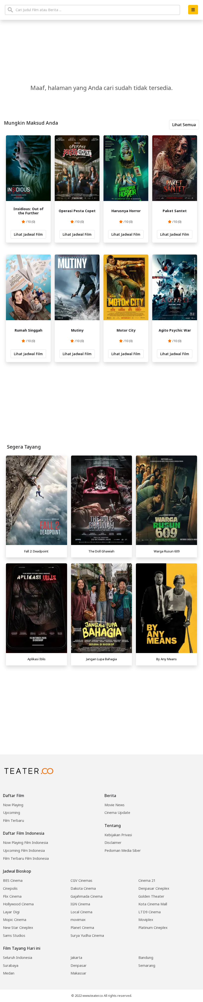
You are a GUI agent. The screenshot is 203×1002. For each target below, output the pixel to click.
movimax (78, 919)
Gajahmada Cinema (86, 896)
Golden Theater (151, 896)
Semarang (146, 965)
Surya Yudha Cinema (87, 935)
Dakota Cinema (83, 888)
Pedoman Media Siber (122, 850)
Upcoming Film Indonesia (24, 850)
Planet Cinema (82, 927)
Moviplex (145, 919)
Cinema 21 (146, 880)
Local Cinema (81, 912)
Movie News (114, 804)
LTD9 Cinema (149, 912)
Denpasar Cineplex (153, 888)
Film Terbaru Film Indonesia (26, 858)
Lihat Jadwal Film (28, 234)
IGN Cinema (80, 904)
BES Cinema (13, 880)
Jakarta (76, 957)
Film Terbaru (13, 820)
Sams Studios (14, 935)
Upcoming (11, 812)
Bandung (145, 957)
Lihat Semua (184, 124)
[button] (193, 9)
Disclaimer (113, 842)
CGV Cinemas (81, 880)
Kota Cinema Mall (152, 904)
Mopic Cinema (14, 919)
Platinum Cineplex (153, 927)
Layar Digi (11, 912)
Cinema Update (117, 812)
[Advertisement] (101, 702)
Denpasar (79, 965)
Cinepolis (10, 888)
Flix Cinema (12, 896)
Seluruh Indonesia (17, 957)
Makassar (78, 973)
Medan (8, 973)
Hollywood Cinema (18, 904)
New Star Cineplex (18, 927)
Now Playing (13, 804)
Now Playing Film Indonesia (25, 842)
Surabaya (10, 965)
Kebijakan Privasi (118, 834)
